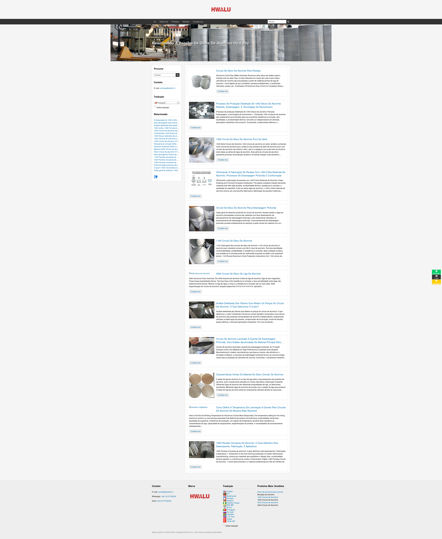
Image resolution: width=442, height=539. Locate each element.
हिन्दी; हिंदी (230, 505)
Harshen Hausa (233, 503)
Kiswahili (230, 514)
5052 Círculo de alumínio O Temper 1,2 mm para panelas (177, 151)
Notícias (186, 21)
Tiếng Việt (231, 521)
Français (230, 498)
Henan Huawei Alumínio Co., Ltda (184, 532)
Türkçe (229, 519)
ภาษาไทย (230, 516)
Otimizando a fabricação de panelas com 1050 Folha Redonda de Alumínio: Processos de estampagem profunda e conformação (250, 173)
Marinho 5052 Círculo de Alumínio (168, 149)
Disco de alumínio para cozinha (270, 492)
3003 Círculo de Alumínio (267, 502)
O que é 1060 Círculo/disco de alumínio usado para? (175, 167)
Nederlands (231, 496)
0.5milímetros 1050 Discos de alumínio (170, 133)
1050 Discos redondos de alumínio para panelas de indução (178, 136)
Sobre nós (164, 21)
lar (155, 21)
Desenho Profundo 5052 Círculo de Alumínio (172, 146)
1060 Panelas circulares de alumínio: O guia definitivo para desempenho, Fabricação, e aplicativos (247, 444)
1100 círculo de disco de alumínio (234, 240)
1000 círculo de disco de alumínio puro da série (241, 139)
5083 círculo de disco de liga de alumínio (238, 273)
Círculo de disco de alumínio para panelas (238, 70)
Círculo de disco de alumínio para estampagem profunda (246, 207)
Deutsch (230, 500)
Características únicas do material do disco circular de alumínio (249, 374)
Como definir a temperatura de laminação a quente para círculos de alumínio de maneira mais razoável (251, 409)
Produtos (175, 21)
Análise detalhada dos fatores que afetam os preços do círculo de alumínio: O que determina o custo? (250, 304)
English (230, 491)
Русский (230, 512)
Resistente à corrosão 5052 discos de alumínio (173, 143)
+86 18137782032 (168, 496)
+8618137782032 (164, 500)
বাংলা (228, 493)
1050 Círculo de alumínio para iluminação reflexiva (174, 130)
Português (231, 509)
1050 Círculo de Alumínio (267, 497)
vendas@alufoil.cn (167, 88)
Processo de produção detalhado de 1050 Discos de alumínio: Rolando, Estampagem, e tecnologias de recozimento (248, 105)
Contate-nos (198, 21)
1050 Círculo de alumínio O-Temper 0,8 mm (171, 141)
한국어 (229, 507)
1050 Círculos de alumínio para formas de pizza (173, 138)
